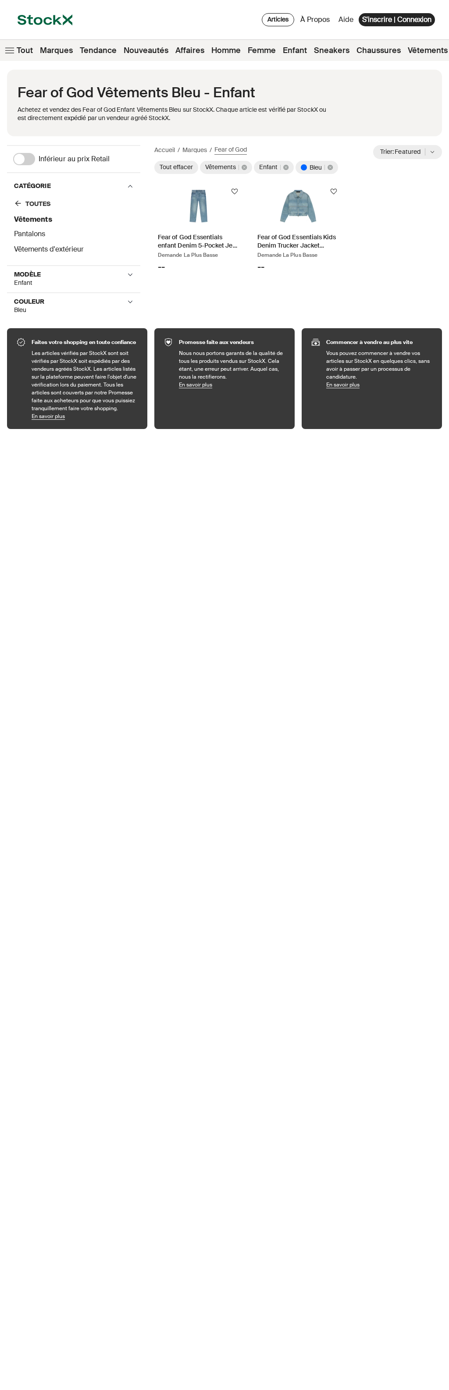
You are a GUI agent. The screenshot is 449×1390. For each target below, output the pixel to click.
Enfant (295, 50)
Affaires (189, 50)
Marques (56, 50)
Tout (25, 50)
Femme (262, 50)
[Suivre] (234, 191)
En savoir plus (85, 416)
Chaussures (378, 50)
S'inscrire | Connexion (396, 19)
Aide (346, 19)
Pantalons (29, 233)
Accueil (164, 150)
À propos (316, 21)
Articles (278, 19)
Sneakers (331, 50)
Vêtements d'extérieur (49, 249)
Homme (226, 50)
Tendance (98, 50)
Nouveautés (146, 50)
